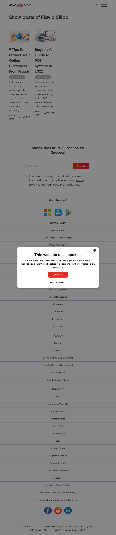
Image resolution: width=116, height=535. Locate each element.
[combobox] (94, 250)
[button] (58, 282)
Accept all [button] (58, 275)
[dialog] (58, 267)
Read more (58, 267)
